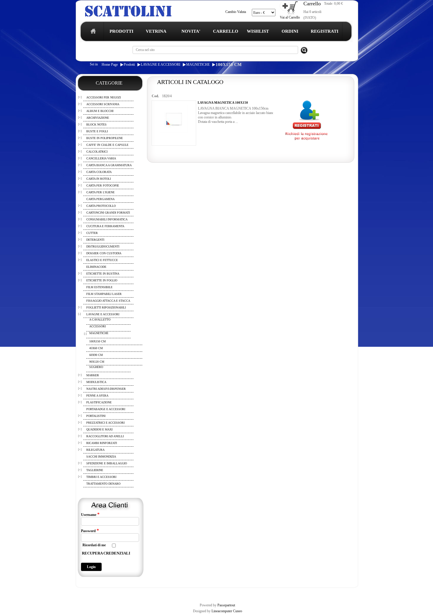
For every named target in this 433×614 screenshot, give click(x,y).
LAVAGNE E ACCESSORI (160, 64)
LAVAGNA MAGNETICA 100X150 (223, 102)
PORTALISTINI (95, 415)
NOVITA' (190, 31)
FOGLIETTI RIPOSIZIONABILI (106, 307)
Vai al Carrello (290, 17)
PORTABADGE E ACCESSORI (105, 409)
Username (90, 514)
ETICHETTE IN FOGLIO (101, 280)
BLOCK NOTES (96, 124)
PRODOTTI (121, 31)
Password (90, 530)
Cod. (155, 96)
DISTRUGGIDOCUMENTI (102, 246)
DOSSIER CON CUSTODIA (103, 253)
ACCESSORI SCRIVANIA (102, 104)
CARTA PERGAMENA (100, 199)
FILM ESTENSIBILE (99, 287)
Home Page (110, 64)
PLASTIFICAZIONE (99, 402)
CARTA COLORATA (99, 172)
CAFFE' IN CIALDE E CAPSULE (107, 144)
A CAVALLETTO (99, 319)
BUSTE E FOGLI (97, 131)
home (92, 33)
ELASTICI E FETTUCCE (102, 260)
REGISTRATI (324, 31)
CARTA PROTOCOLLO (101, 205)
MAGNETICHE (198, 64)
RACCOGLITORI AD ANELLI (105, 436)
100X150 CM (229, 64)
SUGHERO (96, 367)
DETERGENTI (95, 239)
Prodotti (129, 64)
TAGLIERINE (94, 470)
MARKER (92, 375)
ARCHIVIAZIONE (97, 117)
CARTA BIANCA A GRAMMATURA (109, 165)
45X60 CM (96, 348)
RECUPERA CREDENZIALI (106, 553)
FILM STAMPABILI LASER (104, 294)
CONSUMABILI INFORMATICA (107, 219)
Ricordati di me (94, 545)
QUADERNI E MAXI (99, 429)
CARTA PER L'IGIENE (100, 192)
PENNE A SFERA (97, 395)
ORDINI (290, 31)
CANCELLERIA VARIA (101, 158)
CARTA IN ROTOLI (98, 178)
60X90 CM (96, 354)
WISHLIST (258, 31)
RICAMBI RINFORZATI (101, 443)
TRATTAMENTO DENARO (103, 483)
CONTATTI (229, 593)
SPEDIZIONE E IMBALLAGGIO (106, 463)
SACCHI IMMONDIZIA (101, 456)
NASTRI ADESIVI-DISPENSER (106, 388)
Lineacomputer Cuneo (226, 611)
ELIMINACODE (96, 266)
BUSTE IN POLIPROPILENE (104, 138)
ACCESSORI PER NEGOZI (103, 97)
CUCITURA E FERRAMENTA (105, 226)
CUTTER (92, 233)
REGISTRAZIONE (91, 593)
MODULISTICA (96, 382)
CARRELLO (225, 31)
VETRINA (156, 31)
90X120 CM (96, 361)
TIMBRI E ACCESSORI (101, 476)
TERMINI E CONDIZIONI (126, 593)
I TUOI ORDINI (205, 593)
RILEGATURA (95, 449)
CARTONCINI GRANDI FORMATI (108, 212)
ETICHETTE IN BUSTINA (102, 273)
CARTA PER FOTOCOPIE (102, 185)
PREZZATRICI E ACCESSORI (105, 422)
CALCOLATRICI (97, 151)
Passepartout (226, 605)
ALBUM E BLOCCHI (99, 111)
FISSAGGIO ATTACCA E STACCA (108, 300)
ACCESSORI (97, 326)
